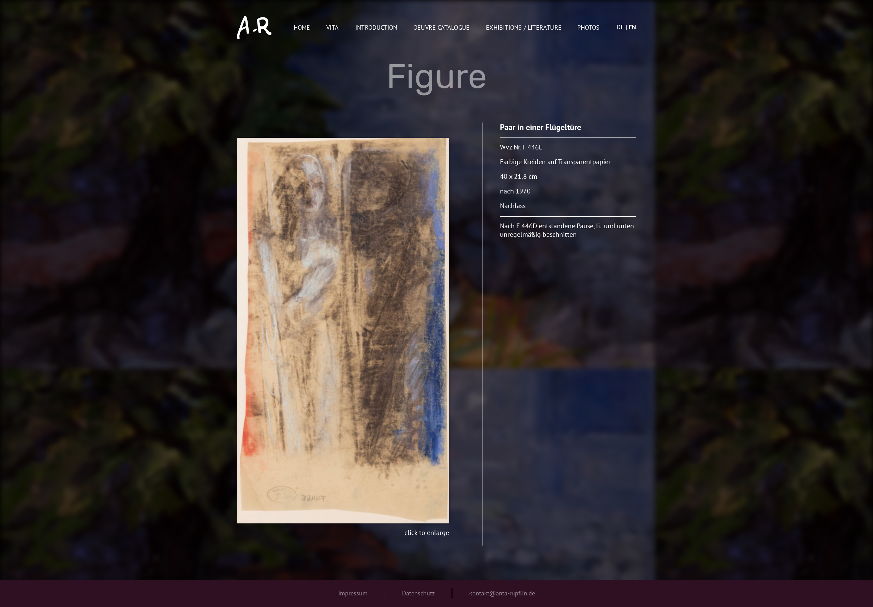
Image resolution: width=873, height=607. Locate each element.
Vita (332, 27)
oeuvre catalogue (441, 27)
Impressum (353, 593)
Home (302, 27)
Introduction (376, 27)
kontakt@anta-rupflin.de (502, 593)
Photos (588, 27)
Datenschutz (418, 593)
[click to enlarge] (343, 330)
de (620, 27)
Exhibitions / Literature (524, 27)
